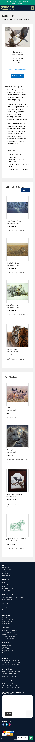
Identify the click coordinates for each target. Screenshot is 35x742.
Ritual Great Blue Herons (14, 494)
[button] (32, 8)
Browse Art (5, 567)
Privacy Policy (6, 610)
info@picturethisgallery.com (13, 687)
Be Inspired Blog (6, 645)
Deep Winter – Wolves (13, 221)
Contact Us (21, 4)
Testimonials (5, 649)
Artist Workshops (7, 621)
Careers (4, 606)
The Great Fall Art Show (9, 636)
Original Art (5, 573)
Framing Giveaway (7, 588)
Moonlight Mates (12, 450)
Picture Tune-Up (6, 586)
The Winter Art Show (8, 638)
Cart (13, 4)
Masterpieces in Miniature (9, 630)
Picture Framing (6, 582)
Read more (17, 215)
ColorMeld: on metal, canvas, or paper (13, 597)
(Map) (19, 662)
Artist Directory (6, 569)
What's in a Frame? (7, 619)
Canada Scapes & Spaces (9, 634)
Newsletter (5, 653)
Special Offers (6, 584)
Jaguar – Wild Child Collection (16, 539)
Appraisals (5, 571)
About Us (4, 647)
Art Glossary (6, 623)
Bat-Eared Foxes (11, 408)
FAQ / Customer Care (8, 651)
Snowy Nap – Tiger (12, 305)
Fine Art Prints (6, 575)
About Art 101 (6, 617)
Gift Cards (5, 604)
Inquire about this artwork (17, 69)
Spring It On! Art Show (8, 632)
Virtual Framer (6, 590)
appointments (6, 676)
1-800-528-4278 (23, 1)
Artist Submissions (7, 608)
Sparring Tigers (11, 349)
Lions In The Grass (12, 263)
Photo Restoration (7, 599)
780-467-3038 (11, 1)
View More (25, 190)
